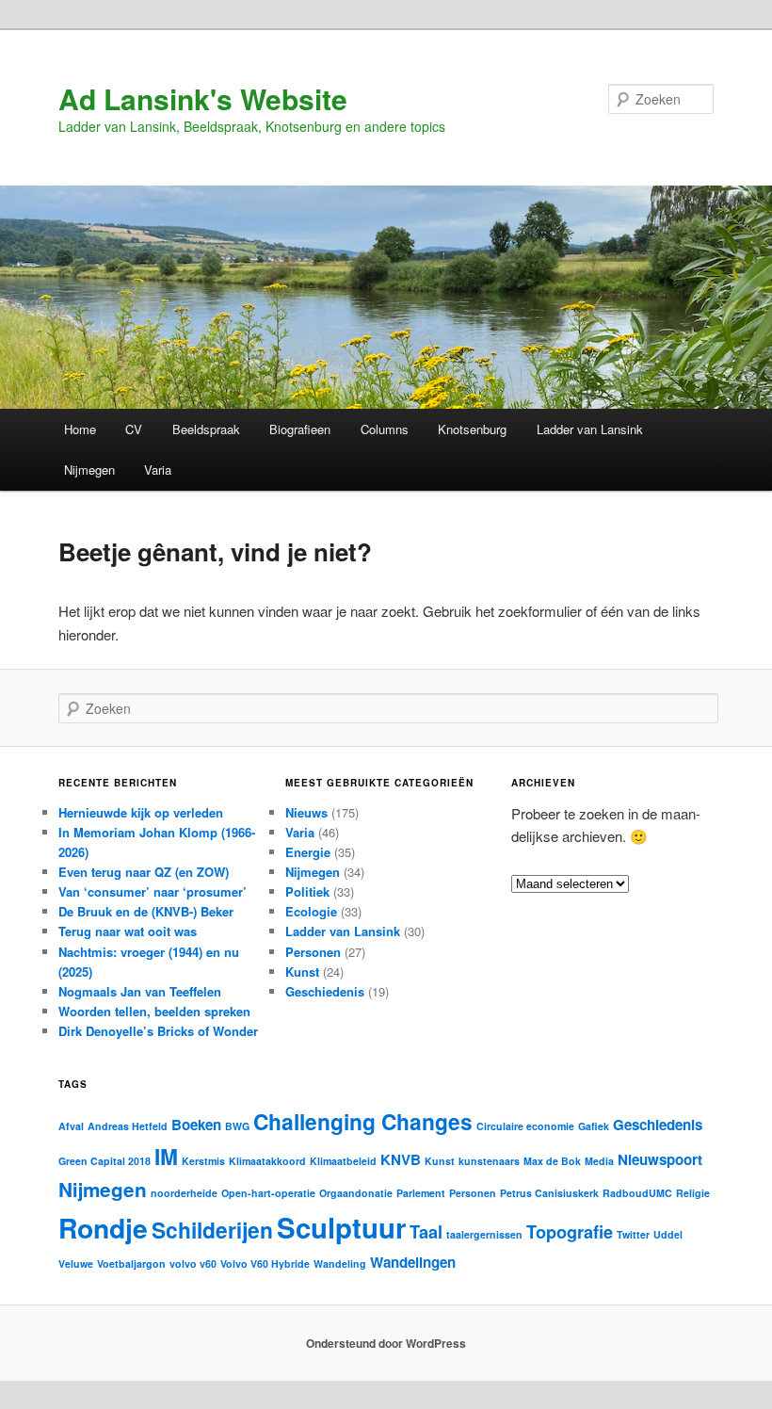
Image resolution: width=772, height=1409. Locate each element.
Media (599, 1161)
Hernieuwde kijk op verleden (140, 812)
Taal (426, 1231)
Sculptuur (341, 1227)
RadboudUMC (637, 1193)
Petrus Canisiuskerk (549, 1193)
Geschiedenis (324, 991)
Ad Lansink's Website (202, 98)
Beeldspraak (206, 429)
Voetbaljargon (131, 1263)
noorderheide (184, 1193)
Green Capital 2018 (104, 1161)
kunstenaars (489, 1161)
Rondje (103, 1227)
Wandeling (340, 1263)
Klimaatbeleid (343, 1161)
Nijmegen (89, 469)
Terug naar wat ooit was (127, 931)
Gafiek (593, 1126)
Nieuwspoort (660, 1159)
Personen (313, 952)
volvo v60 (193, 1263)
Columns (385, 429)
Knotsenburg (472, 429)
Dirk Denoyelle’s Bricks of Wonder (158, 1031)
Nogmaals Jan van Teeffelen (139, 991)
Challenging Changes (363, 1121)
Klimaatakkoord (267, 1161)
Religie (693, 1193)
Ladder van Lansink (590, 429)
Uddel (668, 1234)
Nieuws (306, 812)
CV (133, 429)
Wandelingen (413, 1262)
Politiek (307, 891)
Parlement (420, 1193)
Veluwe (75, 1263)
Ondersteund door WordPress (386, 1343)
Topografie (569, 1231)
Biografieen (299, 429)
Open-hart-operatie (268, 1193)
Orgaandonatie (356, 1193)
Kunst (302, 971)
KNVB (400, 1159)
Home (80, 429)
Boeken (196, 1124)
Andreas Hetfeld (128, 1126)
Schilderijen (212, 1229)
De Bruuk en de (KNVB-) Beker (145, 911)
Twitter (633, 1234)
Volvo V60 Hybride (265, 1263)
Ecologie (311, 911)
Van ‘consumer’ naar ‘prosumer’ (152, 891)
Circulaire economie (525, 1126)
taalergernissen (484, 1234)
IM (166, 1156)
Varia (157, 469)
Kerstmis (203, 1161)
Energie (307, 852)
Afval (71, 1126)
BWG (237, 1126)
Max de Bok (552, 1161)
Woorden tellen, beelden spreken (154, 1011)
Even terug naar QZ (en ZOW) (143, 872)
